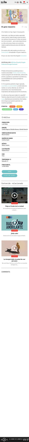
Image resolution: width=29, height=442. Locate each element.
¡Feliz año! (14, 233)
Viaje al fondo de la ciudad (14, 206)
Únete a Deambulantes (19, 73)
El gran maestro (7, 109)
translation (23, 56)
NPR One (13, 62)
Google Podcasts (12, 64)
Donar (9, 171)
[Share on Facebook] (22, 27)
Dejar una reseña (9, 175)
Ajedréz (12, 106)
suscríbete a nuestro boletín (9, 86)
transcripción (5, 52)
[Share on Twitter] (24, 27)
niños (15, 109)
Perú (21, 109)
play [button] (4, 439)
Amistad (19, 106)
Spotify (19, 62)
